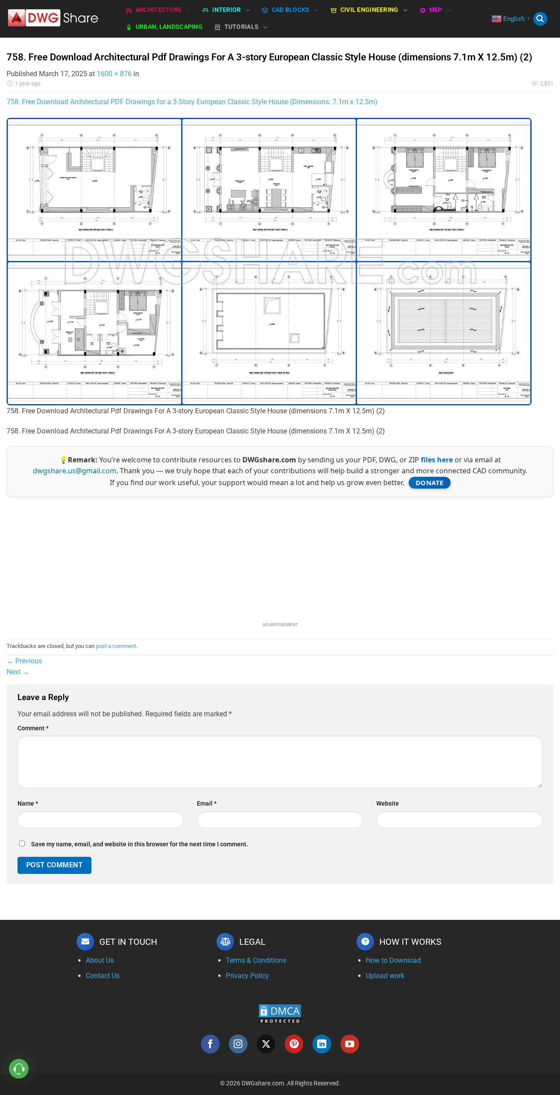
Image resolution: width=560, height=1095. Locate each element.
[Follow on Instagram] (238, 1044)
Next (18, 672)
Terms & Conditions (256, 960)
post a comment (116, 646)
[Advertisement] (280, 558)
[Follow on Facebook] (210, 1044)
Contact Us (102, 976)
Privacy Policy (247, 976)
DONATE (430, 482)
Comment (33, 728)
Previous (24, 661)
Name (28, 803)
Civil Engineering (369, 10)
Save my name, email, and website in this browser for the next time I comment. (139, 844)
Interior (226, 10)
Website (387, 803)
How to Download (393, 960)
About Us (100, 960)
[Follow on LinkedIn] (321, 1044)
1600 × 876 (114, 74)
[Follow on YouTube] (349, 1044)
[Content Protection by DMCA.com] (280, 1014)
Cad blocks (291, 10)
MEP (435, 10)
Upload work (385, 976)
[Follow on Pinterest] (294, 1044)
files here (437, 460)
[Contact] (19, 1069)
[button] (540, 19)
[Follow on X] (266, 1044)
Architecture (159, 10)
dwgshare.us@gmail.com (74, 470)
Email (207, 803)
